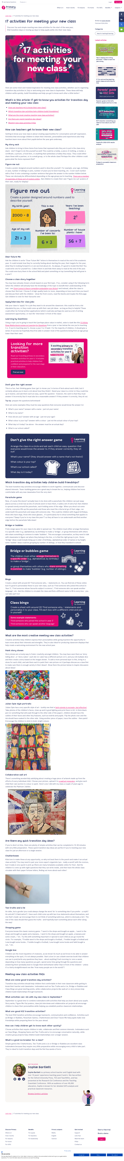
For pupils (31, 1133)
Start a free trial (104, 1129)
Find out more (18, 372)
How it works (70, 8)
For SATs (99, 8)
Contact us (78, 1144)
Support (77, 1133)
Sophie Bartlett (106, 21)
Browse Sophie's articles (38, 1093)
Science (54, 1138)
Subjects (117, 8)
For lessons (81, 8)
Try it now (118, 2)
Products (22, 2)
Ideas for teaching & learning (105, 33)
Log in (110, 2)
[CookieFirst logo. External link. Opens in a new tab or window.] (2, 1152)
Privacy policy (67, 1150)
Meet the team (79, 1138)
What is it (60, 8)
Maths (54, 1133)
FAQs (76, 1141)
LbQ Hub (8, 16)
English (54, 1136)
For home (91, 8)
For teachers (32, 1136)
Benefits (107, 8)
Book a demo (103, 1133)
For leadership (33, 1138)
